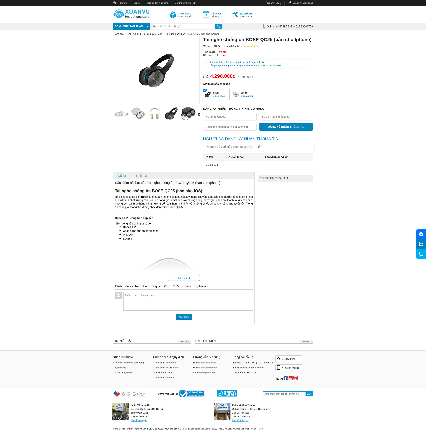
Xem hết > (185, 341)
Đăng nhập (308, 3)
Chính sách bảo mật (163, 377)
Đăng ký (297, 3)
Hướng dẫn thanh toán (205, 367)
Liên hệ (136, 3)
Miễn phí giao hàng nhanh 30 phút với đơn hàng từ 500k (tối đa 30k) (245, 65)
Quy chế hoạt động (163, 372)
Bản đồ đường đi (139, 420)
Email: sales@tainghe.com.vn (248, 367)
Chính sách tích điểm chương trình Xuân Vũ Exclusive (237, 62)
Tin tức (123, 3)
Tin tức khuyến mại (123, 372)
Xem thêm (183, 278)
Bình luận (142, 175)
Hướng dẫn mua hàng (157, 3)
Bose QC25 (175, 207)
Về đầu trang (289, 358)
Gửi (309, 394)
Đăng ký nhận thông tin (286, 126)
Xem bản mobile (290, 367)
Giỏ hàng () (278, 3)
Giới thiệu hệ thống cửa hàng (128, 362)
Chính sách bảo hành (164, 362)
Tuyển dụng (119, 367)
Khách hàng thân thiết (204, 372)
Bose (239, 46)
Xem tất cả (211, 165)
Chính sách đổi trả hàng (165, 367)
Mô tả (122, 175)
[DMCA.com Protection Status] (227, 394)
